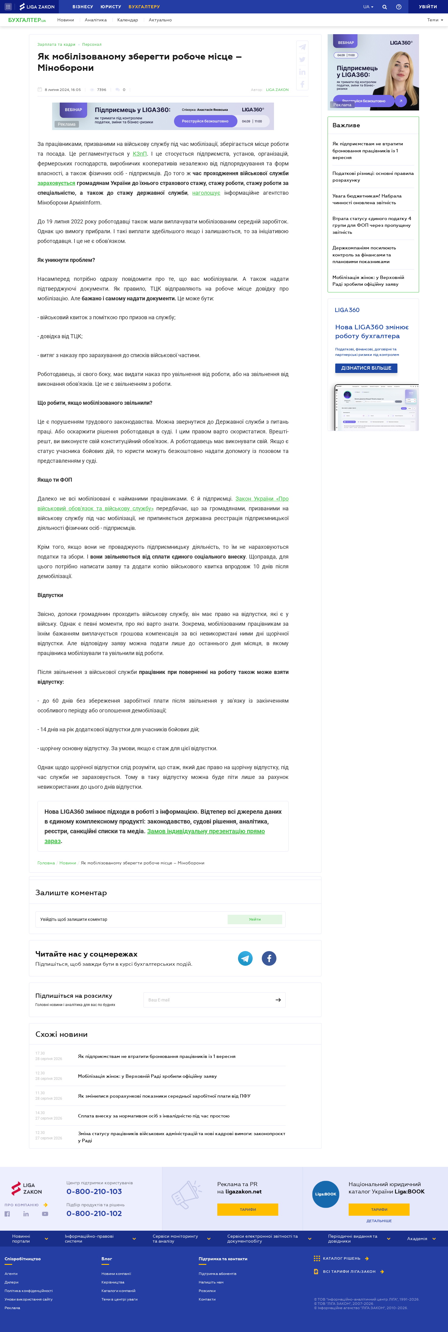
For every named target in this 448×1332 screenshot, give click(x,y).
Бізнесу (83, 6)
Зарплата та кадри (56, 44)
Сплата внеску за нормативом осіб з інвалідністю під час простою (153, 1115)
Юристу (111, 6)
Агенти (11, 1274)
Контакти (207, 1299)
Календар (127, 19)
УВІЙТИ (255, 919)
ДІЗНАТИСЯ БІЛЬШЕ (366, 368)
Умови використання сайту (29, 1299)
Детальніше (379, 1221)
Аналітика (96, 19)
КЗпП (140, 153)
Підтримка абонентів (217, 1274)
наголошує (206, 193)
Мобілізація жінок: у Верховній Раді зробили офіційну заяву (147, 1076)
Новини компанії (116, 1274)
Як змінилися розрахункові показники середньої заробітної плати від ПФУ (164, 1096)
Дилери (11, 1282)
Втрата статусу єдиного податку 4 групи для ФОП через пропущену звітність (371, 225)
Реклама (12, 1308)
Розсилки (207, 1291)
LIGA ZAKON (277, 90)
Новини (65, 19)
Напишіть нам (211, 1282)
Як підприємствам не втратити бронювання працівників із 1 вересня (157, 1056)
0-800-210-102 (94, 1213)
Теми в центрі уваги (119, 1299)
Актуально (160, 19)
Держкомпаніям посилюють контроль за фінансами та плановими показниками (364, 254)
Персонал (92, 44)
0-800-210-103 (94, 1191)
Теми (433, 19)
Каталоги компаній (118, 1291)
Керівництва (112, 1282)
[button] (8, 6)
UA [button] (366, 6)
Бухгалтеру (144, 6)
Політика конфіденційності (29, 1291)
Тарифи (248, 1209)
